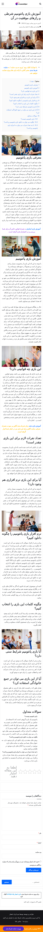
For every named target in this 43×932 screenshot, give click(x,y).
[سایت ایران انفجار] (21, 4)
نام (39, 833)
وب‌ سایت (38, 852)
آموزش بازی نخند (35, 426)
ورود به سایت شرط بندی (13, 929)
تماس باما (18, 921)
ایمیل (39, 843)
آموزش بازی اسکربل (33, 229)
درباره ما (25, 921)
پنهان (32, 81)
